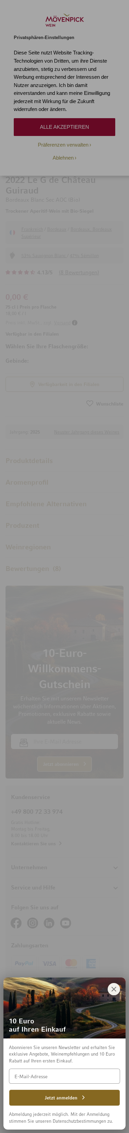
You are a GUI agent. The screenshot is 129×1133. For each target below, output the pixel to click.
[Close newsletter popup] (114, 989)
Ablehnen (63, 158)
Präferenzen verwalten (63, 145)
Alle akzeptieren (64, 127)
